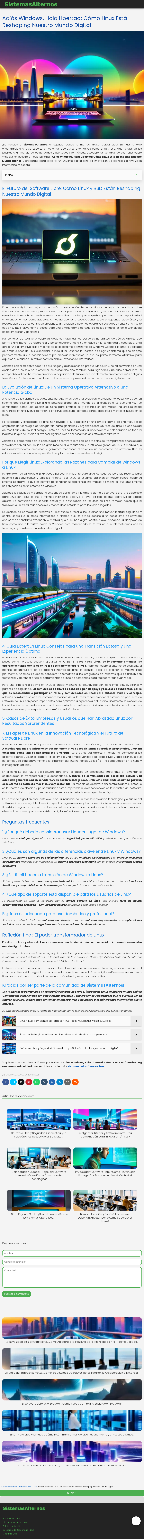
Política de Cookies (12, 1526)
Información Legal (12, 1518)
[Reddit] (75, 1082)
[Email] (67, 1082)
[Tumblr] (44, 1082)
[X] (21, 1082)
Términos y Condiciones (15, 1522)
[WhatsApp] (36, 1082)
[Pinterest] (28, 1082)
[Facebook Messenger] (13, 1082)
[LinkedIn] (52, 1082)
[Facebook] (5, 1082)
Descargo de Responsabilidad (18, 1530)
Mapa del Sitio (10, 1533)
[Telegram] (59, 1082)
